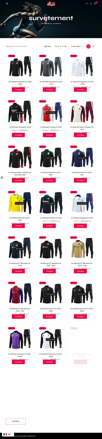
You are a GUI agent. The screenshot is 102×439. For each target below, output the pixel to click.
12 (60, 46)
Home (43, 23)
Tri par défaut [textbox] (75, 46)
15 (62, 46)
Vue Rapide (18, 89)
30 (65, 46)
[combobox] (77, 46)
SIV (34, 436)
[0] (95, 3)
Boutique (49, 23)
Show (57, 46)
